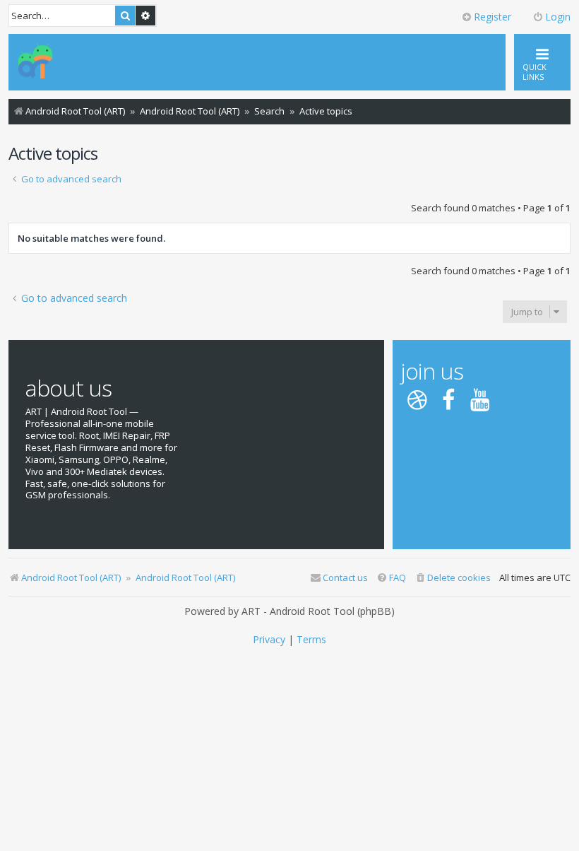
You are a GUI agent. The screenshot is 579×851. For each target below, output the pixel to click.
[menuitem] (452, 578)
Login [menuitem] (558, 16)
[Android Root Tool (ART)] (35, 62)
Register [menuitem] (492, 16)
